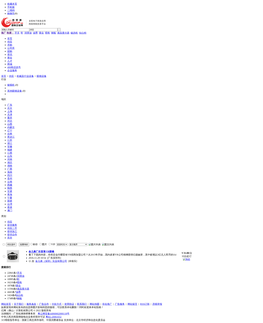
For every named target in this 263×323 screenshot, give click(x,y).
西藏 (9, 185)
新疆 (9, 201)
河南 (9, 159)
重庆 (9, 117)
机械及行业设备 (25, 76)
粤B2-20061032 (53, 317)
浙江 (9, 143)
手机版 (11, 7)
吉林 (9, 133)
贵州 (9, 178)
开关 (17, 33)
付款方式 (56, 304)
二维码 (11, 10)
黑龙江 (11, 137)
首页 (3, 76)
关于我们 (19, 304)
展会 (41, 33)
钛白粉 (82, 33)
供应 (11, 76)
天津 (9, 114)
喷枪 (47, 33)
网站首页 (6, 304)
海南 (9, 172)
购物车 (11, 13)
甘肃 (9, 191)
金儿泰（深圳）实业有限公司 (51, 261)
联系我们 (82, 304)
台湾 (9, 204)
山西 (9, 124)
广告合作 (44, 304)
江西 (9, 153)
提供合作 (12, 234)
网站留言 (132, 304)
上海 (9, 111)
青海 (9, 194)
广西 (9, 169)
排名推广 (107, 304)
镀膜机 (11, 85)
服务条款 (31, 304)
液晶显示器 (63, 33)
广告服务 (120, 304)
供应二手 (12, 228)
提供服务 (12, 225)
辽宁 (9, 130)
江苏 (9, 140)
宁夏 (9, 197)
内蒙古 (11, 127)
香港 (9, 207)
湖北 (9, 162)
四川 (9, 175)
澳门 (9, 210)
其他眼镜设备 (14, 91)
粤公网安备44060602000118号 (53, 313)
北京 (9, 108)
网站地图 (94, 304)
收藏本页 (12, 4)
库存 (9, 237)
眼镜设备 (41, 76)
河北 (9, 121)
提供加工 (12, 231)
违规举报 (157, 304)
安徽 (9, 146)
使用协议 (69, 304)
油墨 (35, 33)
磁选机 (74, 33)
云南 (9, 181)
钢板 (53, 33)
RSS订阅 (144, 304)
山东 (9, 156)
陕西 (9, 188)
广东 (9, 105)
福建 (9, 149)
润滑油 (28, 33)
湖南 (9, 165)
